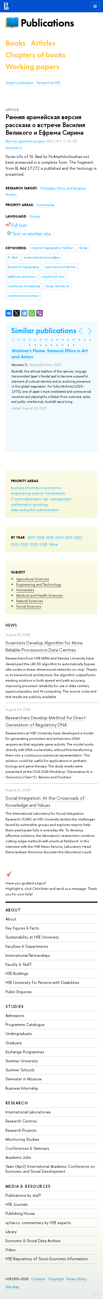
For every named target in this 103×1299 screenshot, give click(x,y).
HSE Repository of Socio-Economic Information (46, 1258)
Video (10, 1249)
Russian (35, 216)
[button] (13, 339)
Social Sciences (28, 606)
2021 (15, 544)
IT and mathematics (26, 498)
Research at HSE (48, 83)
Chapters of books (35, 55)
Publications (47, 23)
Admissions (14, 1015)
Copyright (56, 1279)
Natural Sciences (29, 600)
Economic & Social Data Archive (32, 1240)
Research (16, 1103)
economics (52, 487)
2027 (31, 537)
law (45, 498)
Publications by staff (23, 1195)
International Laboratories (28, 1112)
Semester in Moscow (23, 1078)
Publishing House (20, 1213)
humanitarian (55, 493)
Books (15, 43)
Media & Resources (28, 1186)
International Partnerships (27, 955)
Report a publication (20, 83)
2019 (34, 544)
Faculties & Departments (26, 946)
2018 (43, 544)
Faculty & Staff (18, 964)
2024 (59, 537)
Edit (95, 1293)
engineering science (27, 493)
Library (11, 1231)
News (11, 625)
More (53, 544)
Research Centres (21, 1121)
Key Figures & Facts (22, 928)
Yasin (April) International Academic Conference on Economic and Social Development (50, 1169)
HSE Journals (16, 1204)
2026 (40, 537)
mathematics (21, 504)
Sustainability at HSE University (32, 937)
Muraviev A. (14, 148)
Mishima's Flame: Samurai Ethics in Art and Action (50, 354)
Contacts (38, 1279)
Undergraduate (18, 1033)
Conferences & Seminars (27, 1148)
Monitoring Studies (22, 1139)
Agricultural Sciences (32, 578)
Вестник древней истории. (25, 141)
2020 (24, 544)
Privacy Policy (76, 1279)
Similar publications (43, 330)
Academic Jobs (18, 1157)
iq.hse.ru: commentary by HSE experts (38, 1222)
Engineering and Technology (38, 584)
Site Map (12, 1287)
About (13, 910)
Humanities (25, 589)
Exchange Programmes (24, 1051)
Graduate (13, 1042)
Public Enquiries (18, 991)
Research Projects (20, 1130)
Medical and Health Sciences (39, 595)
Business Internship (21, 1088)
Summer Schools (19, 1069)
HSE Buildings (16, 973)
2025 (50, 537)
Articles (43, 43)
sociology (40, 504)
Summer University (21, 1060)
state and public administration (35, 509)
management (60, 498)
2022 (78, 537)
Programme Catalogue (24, 1024)
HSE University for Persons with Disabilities (42, 982)
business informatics (26, 487)
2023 (69, 537)
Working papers (32, 66)
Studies (14, 1006)
